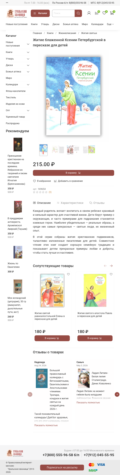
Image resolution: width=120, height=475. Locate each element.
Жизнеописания (67, 33)
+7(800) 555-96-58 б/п (61, 455)
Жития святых (89, 33)
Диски (56, 24)
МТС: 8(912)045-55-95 (102, 2)
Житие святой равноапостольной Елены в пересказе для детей (50, 316)
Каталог (42, 13)
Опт (8, 110)
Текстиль (11, 97)
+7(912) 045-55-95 (99, 455)
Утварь (45, 24)
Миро (85, 24)
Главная (37, 33)
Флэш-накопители (15, 91)
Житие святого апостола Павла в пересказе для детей (94, 314)
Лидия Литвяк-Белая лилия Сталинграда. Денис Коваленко (101, 378)
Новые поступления (17, 24)
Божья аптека (70, 24)
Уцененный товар (15, 116)
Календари (97, 24)
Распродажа (12, 123)
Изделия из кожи (15, 104)
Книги (34, 24)
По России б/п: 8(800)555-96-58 (69, 2)
